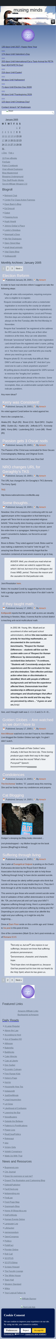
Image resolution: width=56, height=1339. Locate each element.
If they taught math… (19, 604)
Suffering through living (21, 855)
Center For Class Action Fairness (19, 200)
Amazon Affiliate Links (28, 1011)
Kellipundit (6, 613)
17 (3, 140)
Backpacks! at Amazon (28, 1015)
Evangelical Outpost (23, 864)
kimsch (42, 280)
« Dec (4, 153)
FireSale (6, 162)
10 (3, 136)
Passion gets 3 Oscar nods (25, 441)
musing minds (28, 10)
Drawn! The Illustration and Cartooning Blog (25, 1180)
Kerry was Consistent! (20, 402)
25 (6, 145)
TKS (3, 490)
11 (6, 136)
